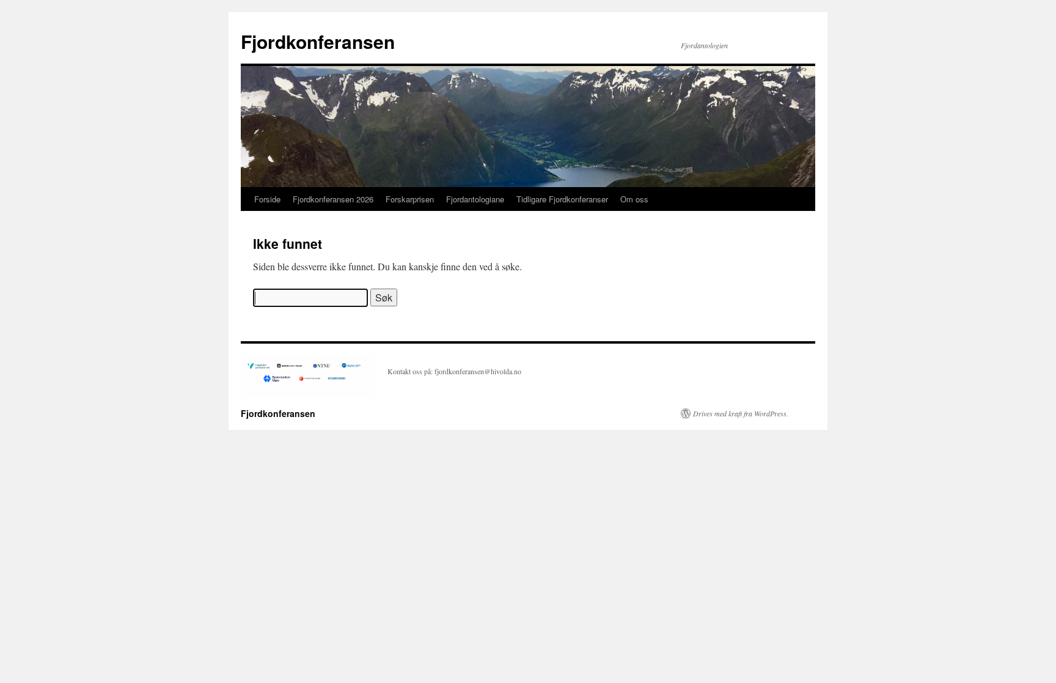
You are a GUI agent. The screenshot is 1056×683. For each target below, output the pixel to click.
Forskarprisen (410, 199)
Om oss (634, 199)
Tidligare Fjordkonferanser (562, 199)
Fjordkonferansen (318, 41)
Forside (267, 199)
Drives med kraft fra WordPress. (740, 413)
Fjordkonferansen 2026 (333, 199)
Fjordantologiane (475, 199)
